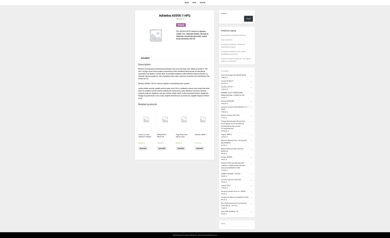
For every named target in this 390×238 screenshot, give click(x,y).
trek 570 (192, 39)
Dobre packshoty (226, 40)
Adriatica (202, 31)
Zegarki (178, 34)
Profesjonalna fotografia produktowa (233, 35)
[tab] (145, 58)
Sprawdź (181, 25)
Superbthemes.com (210, 235)
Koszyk (202, 2)
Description (145, 58)
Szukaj (224, 13)
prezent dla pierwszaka (192, 36)
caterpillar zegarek (192, 34)
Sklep (187, 2)
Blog (194, 2)
